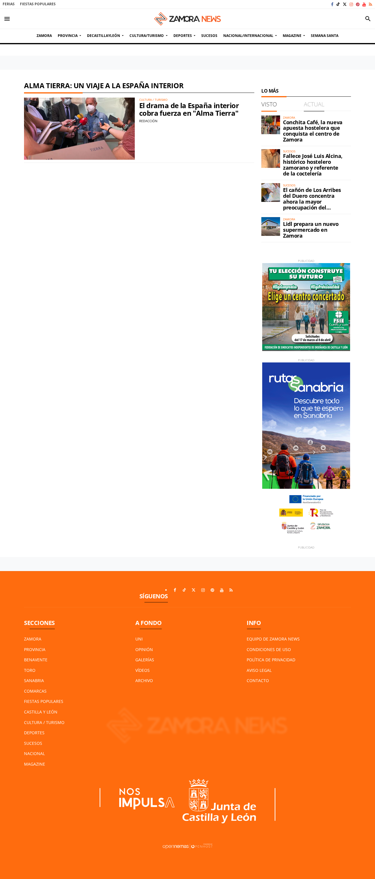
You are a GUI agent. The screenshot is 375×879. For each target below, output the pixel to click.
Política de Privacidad (271, 659)
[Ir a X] (345, 4)
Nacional (34, 753)
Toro (29, 670)
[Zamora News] (187, 19)
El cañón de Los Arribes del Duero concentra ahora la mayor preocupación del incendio (312, 201)
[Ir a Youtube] (364, 4)
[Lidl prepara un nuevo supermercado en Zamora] (270, 226)
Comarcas (35, 691)
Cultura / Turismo (44, 722)
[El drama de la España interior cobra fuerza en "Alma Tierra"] (79, 129)
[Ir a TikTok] (338, 4)
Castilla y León (40, 712)
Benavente (35, 659)
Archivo (144, 680)
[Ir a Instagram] (351, 4)
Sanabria (34, 680)
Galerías (144, 659)
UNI (139, 639)
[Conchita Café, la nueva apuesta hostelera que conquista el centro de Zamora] (270, 124)
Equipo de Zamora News (273, 639)
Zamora (32, 639)
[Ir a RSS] (370, 4)
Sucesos (33, 743)
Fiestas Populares (38, 3)
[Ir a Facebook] (332, 4)
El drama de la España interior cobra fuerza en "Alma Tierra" (189, 109)
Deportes (34, 732)
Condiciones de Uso (269, 649)
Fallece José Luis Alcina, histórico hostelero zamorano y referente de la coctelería (312, 164)
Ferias (9, 3)
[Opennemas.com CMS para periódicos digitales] (187, 846)
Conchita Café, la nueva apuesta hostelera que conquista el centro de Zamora (312, 131)
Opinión (144, 649)
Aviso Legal (259, 670)
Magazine (34, 764)
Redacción (148, 121)
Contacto (258, 680)
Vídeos (142, 670)
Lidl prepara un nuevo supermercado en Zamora (311, 229)
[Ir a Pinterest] (357, 4)
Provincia (34, 649)
